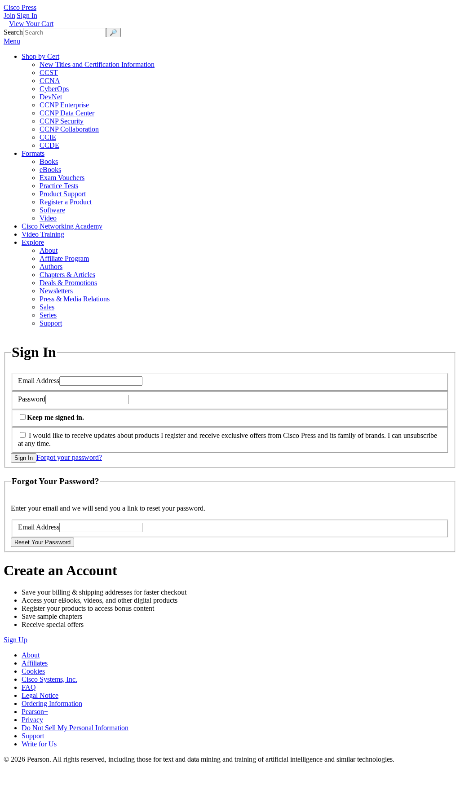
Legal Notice (40, 695)
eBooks (50, 169)
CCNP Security (62, 121)
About (49, 250)
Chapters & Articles (67, 274)
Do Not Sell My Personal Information (75, 728)
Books (49, 161)
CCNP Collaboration (69, 129)
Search (13, 32)
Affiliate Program (64, 258)
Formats (33, 153)
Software (52, 210)
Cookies (33, 671)
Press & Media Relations (75, 299)
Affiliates (35, 663)
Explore (33, 242)
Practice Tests (59, 186)
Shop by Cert (40, 56)
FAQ (29, 687)
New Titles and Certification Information (97, 64)
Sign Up (15, 640)
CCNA (50, 80)
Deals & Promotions (68, 283)
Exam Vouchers (62, 177)
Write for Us (39, 744)
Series (48, 315)
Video (48, 218)
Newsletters (56, 291)
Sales (47, 307)
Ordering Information (52, 703)
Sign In (27, 15)
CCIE (48, 137)
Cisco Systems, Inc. (49, 679)
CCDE (49, 145)
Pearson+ (35, 711)
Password (31, 399)
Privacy (32, 719)
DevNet (51, 97)
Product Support (63, 194)
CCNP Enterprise (64, 105)
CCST (49, 72)
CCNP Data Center (67, 113)
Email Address (38, 380)
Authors (51, 266)
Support (51, 323)
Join (9, 15)
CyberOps (54, 89)
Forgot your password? (69, 457)
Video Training (43, 234)
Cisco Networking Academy (62, 226)
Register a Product (66, 202)
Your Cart (31, 23)
